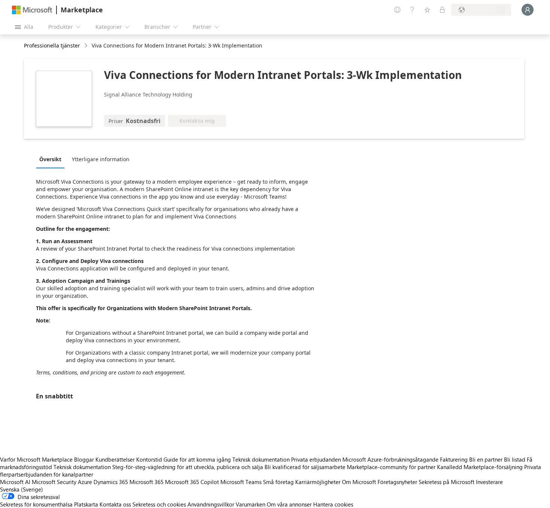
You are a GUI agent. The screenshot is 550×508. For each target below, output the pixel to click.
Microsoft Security (54, 482)
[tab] (52, 159)
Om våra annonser (289, 504)
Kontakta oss (115, 504)
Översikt (50, 159)
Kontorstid (149, 459)
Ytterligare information (100, 159)
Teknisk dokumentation (261, 459)
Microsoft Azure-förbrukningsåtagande (391, 459)
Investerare (489, 482)
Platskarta (86, 504)
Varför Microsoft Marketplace (36, 459)
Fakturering (454, 459)
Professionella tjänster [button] (52, 45)
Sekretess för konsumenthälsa (36, 504)
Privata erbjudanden (316, 459)
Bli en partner (485, 459)
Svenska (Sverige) (21, 489)
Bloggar (84, 459)
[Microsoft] (32, 10)
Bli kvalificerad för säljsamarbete (305, 467)
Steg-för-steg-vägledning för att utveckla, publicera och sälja (187, 467)
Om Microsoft (359, 482)
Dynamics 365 (111, 482)
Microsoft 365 (146, 482)
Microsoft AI (15, 482)
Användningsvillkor (210, 504)
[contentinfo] (86, 46)
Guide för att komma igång (197, 459)
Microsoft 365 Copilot (192, 482)
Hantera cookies (333, 504)
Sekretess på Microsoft (446, 482)
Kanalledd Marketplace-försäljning (480, 467)
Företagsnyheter (397, 482)
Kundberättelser (115, 459)
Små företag (278, 482)
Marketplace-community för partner (391, 467)
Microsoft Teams (241, 482)
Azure (85, 482)
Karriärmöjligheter (317, 482)
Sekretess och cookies (159, 504)
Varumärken (250, 504)
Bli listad (514, 459)
